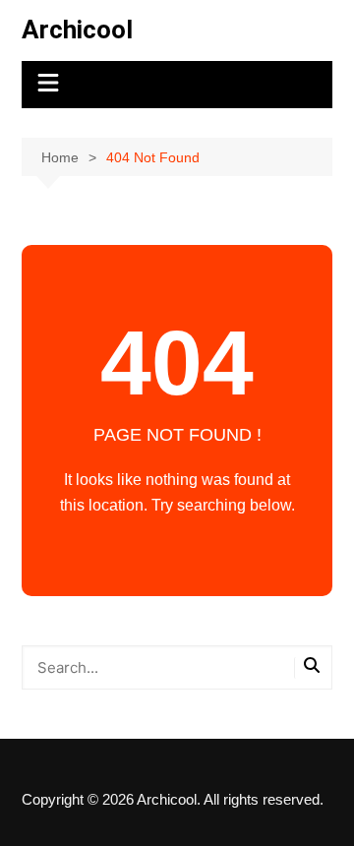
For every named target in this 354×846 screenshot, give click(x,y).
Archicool (77, 29)
